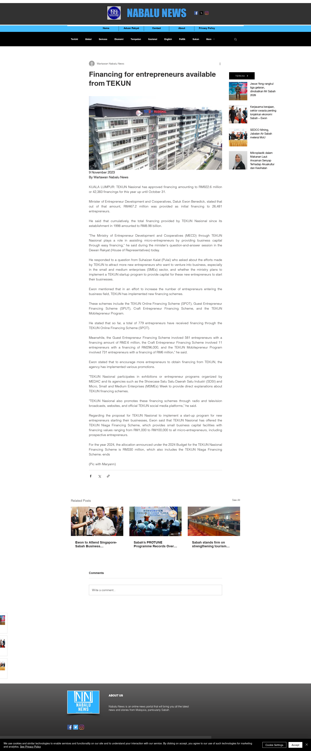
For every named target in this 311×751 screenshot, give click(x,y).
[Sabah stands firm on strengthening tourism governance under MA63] (214, 521)
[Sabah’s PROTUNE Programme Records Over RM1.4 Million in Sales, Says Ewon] (155, 521)
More (208, 39)
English (168, 39)
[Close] (307, 745)
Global (88, 39)
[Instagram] (207, 13)
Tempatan (136, 39)
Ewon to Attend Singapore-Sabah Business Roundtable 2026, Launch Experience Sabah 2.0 (96, 544)
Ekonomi (118, 39)
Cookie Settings (274, 745)
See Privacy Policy (30, 746)
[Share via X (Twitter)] (99, 476)
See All (236, 500)
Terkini (74, 39)
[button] (235, 39)
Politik (182, 39)
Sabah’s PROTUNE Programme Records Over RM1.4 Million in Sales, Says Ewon (155, 544)
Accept (295, 745)
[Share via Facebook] (90, 476)
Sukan (196, 39)
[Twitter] (75, 727)
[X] (201, 13)
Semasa (103, 39)
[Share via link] (108, 476)
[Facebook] (196, 13)
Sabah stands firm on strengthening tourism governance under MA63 (211, 544)
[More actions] (220, 63)
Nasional (152, 39)
